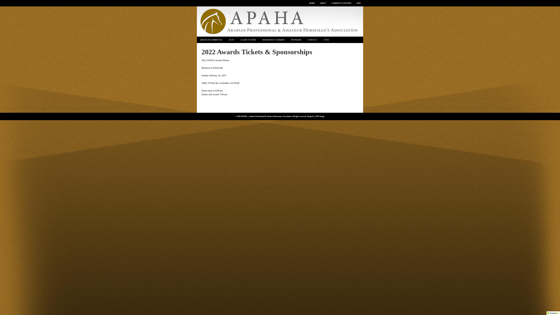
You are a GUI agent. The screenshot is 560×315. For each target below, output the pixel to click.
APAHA (280, 21)
